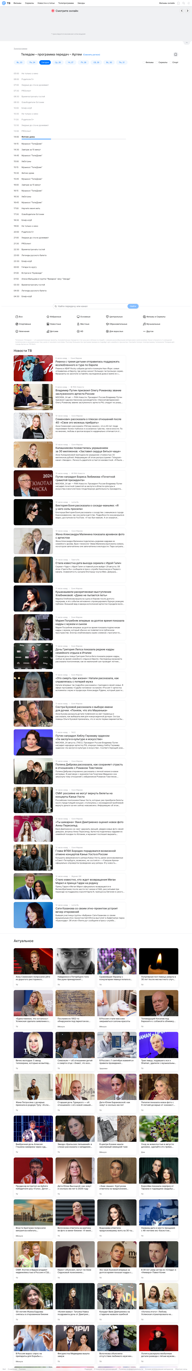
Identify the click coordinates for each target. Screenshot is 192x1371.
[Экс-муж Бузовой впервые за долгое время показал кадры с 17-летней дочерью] (116, 1260)
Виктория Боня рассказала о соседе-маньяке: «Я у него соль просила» (87, 507)
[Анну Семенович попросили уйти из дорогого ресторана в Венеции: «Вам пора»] (33, 967)
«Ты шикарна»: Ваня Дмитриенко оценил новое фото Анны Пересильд (89, 824)
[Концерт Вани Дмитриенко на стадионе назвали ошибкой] (116, 1302)
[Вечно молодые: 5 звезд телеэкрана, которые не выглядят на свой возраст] (33, 1051)
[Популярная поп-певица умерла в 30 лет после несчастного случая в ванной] (158, 967)
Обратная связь (181, 1369)
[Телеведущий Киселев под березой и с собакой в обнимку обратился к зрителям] (158, 1009)
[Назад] (181, 10)
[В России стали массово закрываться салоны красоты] (116, 1009)
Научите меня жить (31, 208)
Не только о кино (30, 73)
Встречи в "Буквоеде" (32, 273)
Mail (4, 1369)
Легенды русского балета (34, 255)
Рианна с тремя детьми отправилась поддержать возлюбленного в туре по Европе (88, 363)
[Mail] (4, 3)
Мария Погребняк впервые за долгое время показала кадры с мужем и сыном (90, 622)
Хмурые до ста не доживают (35, 85)
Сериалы (163, 62)
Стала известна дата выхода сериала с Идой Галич (88, 563)
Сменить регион (91, 54)
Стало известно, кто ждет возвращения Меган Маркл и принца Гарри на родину (86, 881)
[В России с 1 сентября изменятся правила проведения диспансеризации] (116, 1051)
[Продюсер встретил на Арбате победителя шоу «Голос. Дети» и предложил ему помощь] (33, 1177)
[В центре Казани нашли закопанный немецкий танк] (116, 1135)
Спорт (175, 62)
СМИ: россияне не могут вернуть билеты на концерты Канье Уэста (84, 795)
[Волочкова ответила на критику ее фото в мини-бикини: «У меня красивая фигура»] (75, 1219)
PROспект (26, 90)
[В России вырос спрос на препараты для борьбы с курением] (33, 1344)
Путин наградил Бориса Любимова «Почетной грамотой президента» (85, 478)
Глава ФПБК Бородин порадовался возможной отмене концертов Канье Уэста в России (86, 852)
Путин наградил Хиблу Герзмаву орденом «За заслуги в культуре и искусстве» (82, 737)
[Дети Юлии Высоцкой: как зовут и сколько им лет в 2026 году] (75, 1177)
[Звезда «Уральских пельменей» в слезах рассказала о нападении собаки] (75, 1135)
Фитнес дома (28, 137)
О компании (12, 1369)
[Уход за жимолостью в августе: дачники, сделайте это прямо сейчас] (158, 1135)
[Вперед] (187, 10)
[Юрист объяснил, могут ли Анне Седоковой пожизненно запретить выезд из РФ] (75, 1260)
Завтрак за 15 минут (31, 149)
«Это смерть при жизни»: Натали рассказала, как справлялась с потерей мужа (87, 680)
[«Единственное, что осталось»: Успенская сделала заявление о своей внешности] (33, 1009)
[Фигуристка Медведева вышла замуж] (75, 1344)
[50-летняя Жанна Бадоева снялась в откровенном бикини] (33, 1302)
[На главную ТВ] (8, 3)
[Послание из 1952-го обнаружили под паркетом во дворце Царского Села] (75, 1009)
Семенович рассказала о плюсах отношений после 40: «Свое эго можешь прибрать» (88, 421)
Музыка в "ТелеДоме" (32, 143)
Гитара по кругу (29, 267)
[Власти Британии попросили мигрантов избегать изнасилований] (33, 1219)
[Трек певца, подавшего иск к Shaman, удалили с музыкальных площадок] (158, 1051)
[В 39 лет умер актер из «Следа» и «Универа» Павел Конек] (158, 1260)
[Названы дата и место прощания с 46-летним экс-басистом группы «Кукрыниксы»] (158, 1219)
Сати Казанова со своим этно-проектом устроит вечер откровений (87, 910)
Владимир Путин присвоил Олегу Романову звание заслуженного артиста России (88, 392)
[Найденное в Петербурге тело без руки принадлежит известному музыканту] (75, 967)
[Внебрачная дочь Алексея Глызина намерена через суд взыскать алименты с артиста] (33, 1135)
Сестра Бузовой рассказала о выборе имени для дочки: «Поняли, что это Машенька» (84, 708)
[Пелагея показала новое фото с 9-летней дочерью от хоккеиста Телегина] (158, 1093)
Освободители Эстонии (33, 102)
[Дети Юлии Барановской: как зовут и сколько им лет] (116, 1093)
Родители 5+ (28, 79)
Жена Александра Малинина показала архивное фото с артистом (90, 536)
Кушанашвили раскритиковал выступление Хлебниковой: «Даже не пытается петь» (83, 593)
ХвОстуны (26, 161)
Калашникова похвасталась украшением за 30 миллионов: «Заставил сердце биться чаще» (88, 449)
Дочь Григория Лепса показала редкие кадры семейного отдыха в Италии (85, 651)
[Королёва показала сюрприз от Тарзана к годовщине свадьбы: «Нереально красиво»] (158, 1177)
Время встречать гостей (33, 96)
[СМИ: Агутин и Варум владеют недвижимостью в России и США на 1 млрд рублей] (33, 1260)
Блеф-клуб (27, 108)
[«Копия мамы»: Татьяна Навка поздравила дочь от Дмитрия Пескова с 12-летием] (75, 1302)
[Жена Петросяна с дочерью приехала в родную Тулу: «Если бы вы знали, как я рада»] (33, 1093)
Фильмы (150, 62)
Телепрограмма (20, 48)
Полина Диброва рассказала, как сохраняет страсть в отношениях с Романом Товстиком (89, 766)
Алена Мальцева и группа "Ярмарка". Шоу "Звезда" (46, 279)
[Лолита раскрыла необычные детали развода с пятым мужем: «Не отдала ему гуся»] (158, 1344)
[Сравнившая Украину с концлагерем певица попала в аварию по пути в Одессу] (116, 967)
